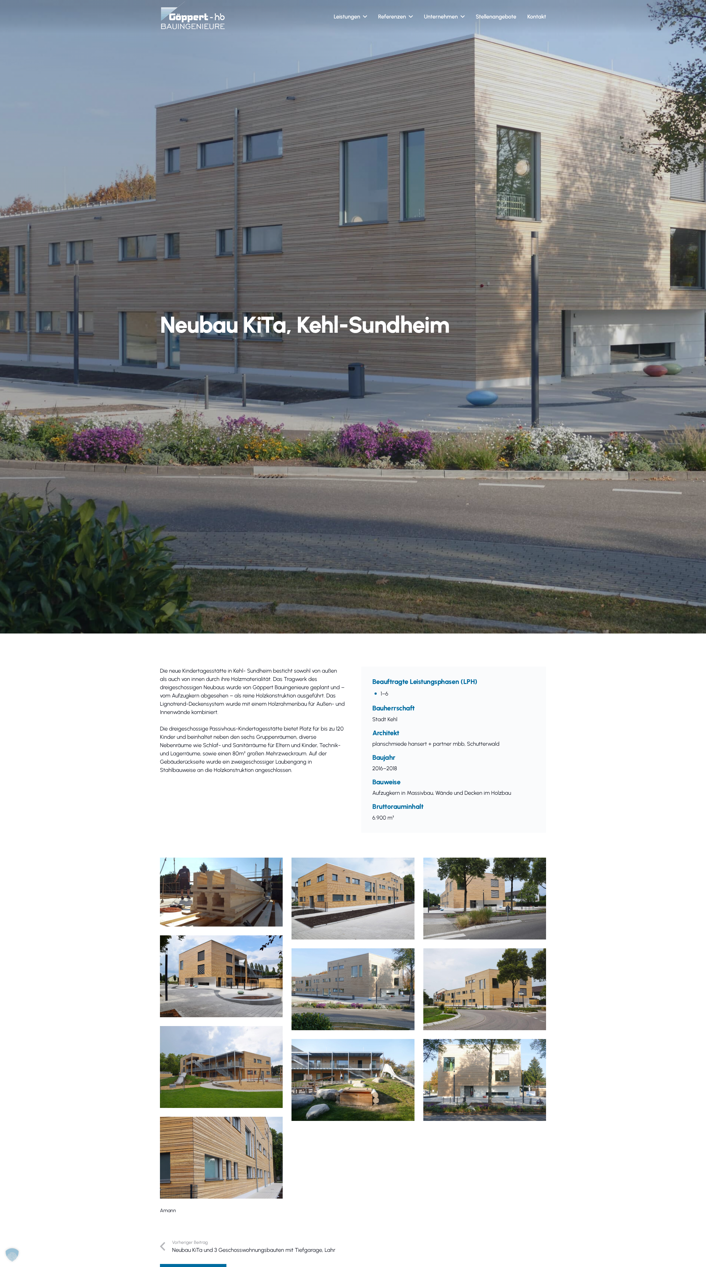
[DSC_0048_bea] (221, 1067)
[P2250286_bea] (484, 1080)
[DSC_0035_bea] (221, 1158)
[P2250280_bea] (353, 989)
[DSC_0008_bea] (221, 976)
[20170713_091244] (221, 892)
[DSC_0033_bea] (353, 898)
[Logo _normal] (193, 15)
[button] (365, 16)
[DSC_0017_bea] (484, 989)
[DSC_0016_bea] (484, 898)
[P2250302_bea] (353, 1080)
